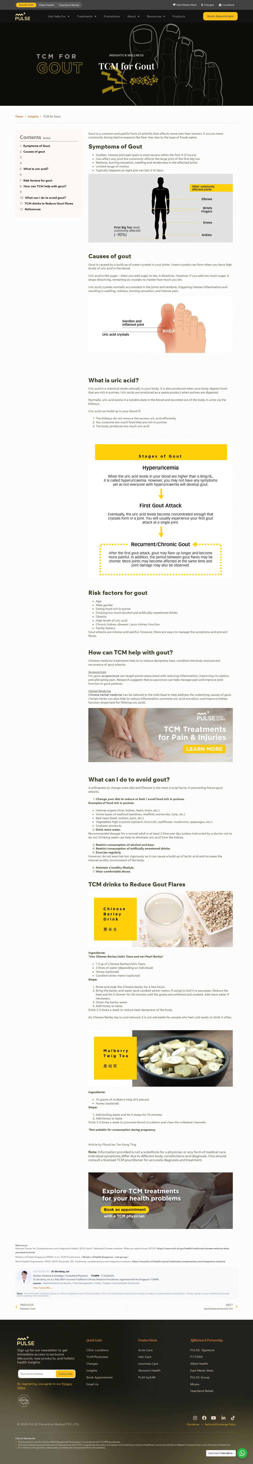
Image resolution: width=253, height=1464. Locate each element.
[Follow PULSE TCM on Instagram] (195, 1418)
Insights (33, 116)
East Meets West (201, 1370)
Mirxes (194, 1384)
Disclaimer (193, 1424)
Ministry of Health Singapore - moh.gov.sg (105, 1257)
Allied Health (199, 1363)
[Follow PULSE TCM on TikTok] (232, 1418)
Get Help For (57, 16)
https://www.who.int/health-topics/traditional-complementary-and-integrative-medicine (178, 1261)
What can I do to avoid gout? (45, 198)
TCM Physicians (97, 1357)
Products (178, 16)
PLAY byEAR (147, 1377)
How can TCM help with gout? (45, 186)
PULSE (202, 1350)
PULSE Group (199, 1377)
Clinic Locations (97, 1350)
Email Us (92, 1384)
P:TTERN (196, 1357)
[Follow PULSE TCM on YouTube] (213, 1418)
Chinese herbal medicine (105, 695)
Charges (92, 1363)
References (33, 209)
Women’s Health (149, 1370)
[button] (26, 5)
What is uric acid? (35, 169)
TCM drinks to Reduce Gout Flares (49, 203)
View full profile (43, 1287)
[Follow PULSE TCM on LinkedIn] (223, 1418)
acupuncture (110, 676)
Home (19, 116)
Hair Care (144, 1357)
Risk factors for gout (37, 180)
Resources (154, 16)
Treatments (85, 16)
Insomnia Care (148, 1363)
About (131, 16)
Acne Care (145, 1350)
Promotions (112, 16)
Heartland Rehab (201, 1391)
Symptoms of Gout (36, 146)
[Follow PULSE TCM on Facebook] (204, 1418)
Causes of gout (34, 151)
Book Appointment (99, 1377)
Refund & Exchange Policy (220, 1424)
